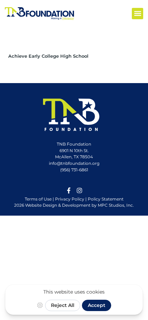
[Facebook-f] (68, 190)
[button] (137, 13)
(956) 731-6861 (74, 169)
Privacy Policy (69, 199)
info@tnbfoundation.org (74, 163)
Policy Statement (106, 199)
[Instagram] (79, 190)
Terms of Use (38, 199)
